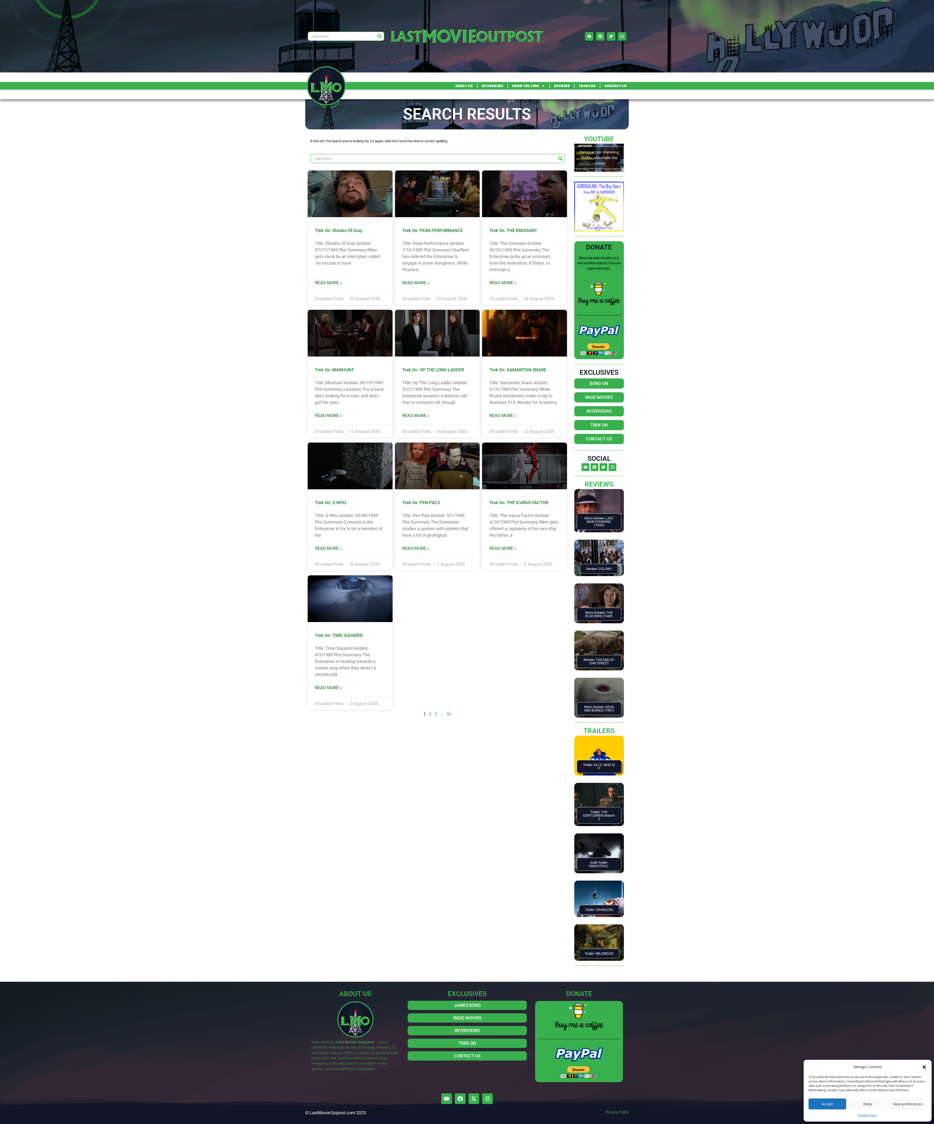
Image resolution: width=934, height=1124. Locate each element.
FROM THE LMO (525, 85)
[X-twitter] (473, 1098)
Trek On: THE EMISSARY (513, 230)
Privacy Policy (867, 1115)
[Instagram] (622, 36)
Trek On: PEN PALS (421, 502)
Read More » (328, 282)
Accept (827, 1103)
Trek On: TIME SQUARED (339, 635)
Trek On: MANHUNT (334, 369)
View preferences (908, 1103)
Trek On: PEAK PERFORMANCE (432, 230)
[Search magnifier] (379, 36)
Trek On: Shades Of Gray (338, 230)
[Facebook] (600, 36)
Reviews (599, 484)
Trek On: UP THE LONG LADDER (433, 369)
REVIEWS (562, 85)
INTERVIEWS (492, 85)
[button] (924, 1066)
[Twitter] (611, 36)
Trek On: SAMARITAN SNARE (517, 369)
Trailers (599, 731)
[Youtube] (589, 36)
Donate (599, 247)
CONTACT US (615, 85)
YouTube (599, 139)
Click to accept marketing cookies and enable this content (599, 158)
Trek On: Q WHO (330, 502)
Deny (867, 1103)
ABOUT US (464, 85)
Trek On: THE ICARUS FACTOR (518, 502)
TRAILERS (587, 85)
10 (449, 714)
